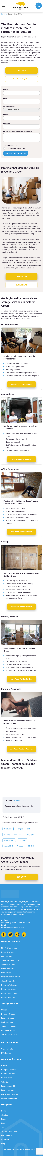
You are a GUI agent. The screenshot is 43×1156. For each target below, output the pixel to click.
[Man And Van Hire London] (21, 6)
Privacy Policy (6, 1135)
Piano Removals (7, 969)
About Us (4, 1115)
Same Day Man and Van (10, 960)
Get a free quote (21, 79)
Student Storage (7, 1022)
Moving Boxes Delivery (9, 1098)
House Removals (7, 952)
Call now (21, 70)
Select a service (9, 106)
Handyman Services (8, 1070)
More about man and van (21, 459)
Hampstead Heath (23, 829)
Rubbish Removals (8, 1074)
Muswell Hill (8, 846)
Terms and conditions (9, 1131)
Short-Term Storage (8, 1026)
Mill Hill (31, 846)
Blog (3, 1144)
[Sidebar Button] (3, 6)
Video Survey (6, 1082)
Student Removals (8, 964)
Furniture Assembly (8, 1086)
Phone (5, 114)
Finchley (7, 834)
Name (5, 89)
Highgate (30, 834)
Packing (4, 1065)
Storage (4, 1010)
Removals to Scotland (9, 993)
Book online (21, 285)
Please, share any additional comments (17, 131)
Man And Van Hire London (31, 1149)
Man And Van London (9, 948)
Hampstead (18, 834)
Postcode (7, 123)
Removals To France (9, 985)
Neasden (20, 846)
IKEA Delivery (6, 1078)
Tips (2, 1127)
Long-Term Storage (8, 1030)
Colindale (22, 840)
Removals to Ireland (8, 989)
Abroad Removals (8, 981)
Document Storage (8, 1014)
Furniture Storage (7, 1018)
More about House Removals (21, 384)
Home (3, 1111)
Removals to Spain (8, 997)
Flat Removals (6, 956)
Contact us (5, 1140)
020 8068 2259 (38, 6)
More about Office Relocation (21, 531)
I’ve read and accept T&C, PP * (17, 148)
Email (5, 98)
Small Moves (6, 973)
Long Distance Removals (10, 977)
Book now (21, 877)
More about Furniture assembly (21, 749)
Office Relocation (7, 1049)
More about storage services (21, 606)
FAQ (3, 1123)
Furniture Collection (8, 1090)
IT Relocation (6, 1053)
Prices (3, 1119)
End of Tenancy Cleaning (10, 1094)
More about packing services (21, 679)
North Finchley (9, 840)
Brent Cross (8, 829)
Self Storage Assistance (10, 1034)
